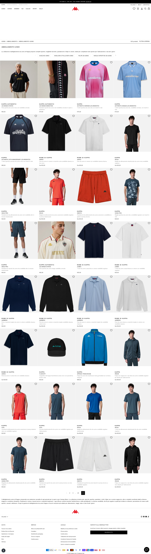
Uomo (3, 41)
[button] (3, 550)
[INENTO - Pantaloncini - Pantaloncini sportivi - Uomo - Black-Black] (81, 209)
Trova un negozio (35, 536)
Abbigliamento (12, 41)
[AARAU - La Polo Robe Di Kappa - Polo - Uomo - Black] (40, 156)
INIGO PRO (18, 214)
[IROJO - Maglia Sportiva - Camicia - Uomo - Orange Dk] (124, 156)
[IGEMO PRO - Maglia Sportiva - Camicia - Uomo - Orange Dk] (8, 477)
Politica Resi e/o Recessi (7, 531)
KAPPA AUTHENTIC (12, 4)
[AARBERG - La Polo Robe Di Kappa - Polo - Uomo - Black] (8, 316)
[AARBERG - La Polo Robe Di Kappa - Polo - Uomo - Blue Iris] (11, 316)
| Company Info (80, 553)
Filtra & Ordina (144, 41)
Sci (22, 8)
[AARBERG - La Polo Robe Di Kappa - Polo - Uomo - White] (116, 316)
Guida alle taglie (5, 536)
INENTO (94, 214)
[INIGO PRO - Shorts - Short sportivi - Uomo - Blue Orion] (5, 209)
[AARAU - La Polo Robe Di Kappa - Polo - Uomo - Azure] (43, 156)
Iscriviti (109, 532)
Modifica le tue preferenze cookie (69, 528)
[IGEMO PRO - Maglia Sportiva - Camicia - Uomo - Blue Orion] (3, 477)
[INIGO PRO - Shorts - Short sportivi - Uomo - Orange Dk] (8, 209)
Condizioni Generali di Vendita (68, 539)
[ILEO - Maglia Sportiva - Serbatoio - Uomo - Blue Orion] (8, 424)
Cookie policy (64, 534)
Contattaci (33, 531)
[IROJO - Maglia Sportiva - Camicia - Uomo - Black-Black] (116, 156)
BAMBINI (16, 8)
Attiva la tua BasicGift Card (38, 528)
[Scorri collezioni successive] (116, 55)
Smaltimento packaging (37, 534)
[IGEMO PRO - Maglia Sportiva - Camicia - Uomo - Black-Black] (5, 477)
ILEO (19, 428)
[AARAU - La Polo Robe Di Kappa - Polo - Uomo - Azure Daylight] (46, 156)
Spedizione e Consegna (7, 534)
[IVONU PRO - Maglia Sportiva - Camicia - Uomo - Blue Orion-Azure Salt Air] (116, 209)
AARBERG (18, 321)
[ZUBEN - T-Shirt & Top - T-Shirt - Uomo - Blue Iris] (78, 263)
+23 (51, 155)
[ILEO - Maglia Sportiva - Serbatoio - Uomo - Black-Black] (5, 424)
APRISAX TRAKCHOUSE (93, 374)
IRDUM (131, 374)
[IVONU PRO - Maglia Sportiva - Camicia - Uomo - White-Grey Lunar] (119, 209)
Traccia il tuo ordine (6, 528)
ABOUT (140, 4)
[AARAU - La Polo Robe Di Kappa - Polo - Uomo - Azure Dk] (49, 156)
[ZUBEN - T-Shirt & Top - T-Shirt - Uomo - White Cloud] (81, 263)
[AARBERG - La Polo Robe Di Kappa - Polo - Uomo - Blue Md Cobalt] (3, 316)
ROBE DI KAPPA (23, 4)
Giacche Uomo (44, 55)
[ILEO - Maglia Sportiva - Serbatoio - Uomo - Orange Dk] (3, 424)
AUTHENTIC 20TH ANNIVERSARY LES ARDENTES (17, 159)
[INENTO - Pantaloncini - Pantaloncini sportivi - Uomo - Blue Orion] (84, 209)
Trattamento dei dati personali (68, 536)
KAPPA (3, 4)
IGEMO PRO (18, 482)
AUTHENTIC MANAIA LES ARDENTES (132, 106)
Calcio (28, 8)
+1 (127, 155)
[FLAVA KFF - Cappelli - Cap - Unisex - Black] (40, 370)
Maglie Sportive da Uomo (103, 55)
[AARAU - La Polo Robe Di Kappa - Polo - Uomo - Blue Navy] (3, 370)
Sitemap (3, 541)
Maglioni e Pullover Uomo (63, 55)
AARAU (56, 160)
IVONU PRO (132, 214)
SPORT (35, 8)
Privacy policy (64, 531)
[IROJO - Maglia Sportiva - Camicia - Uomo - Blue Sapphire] (121, 156)
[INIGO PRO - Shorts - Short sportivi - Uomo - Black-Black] (3, 209)
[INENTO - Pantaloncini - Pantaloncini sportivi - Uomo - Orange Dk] (78, 209)
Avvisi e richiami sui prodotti (68, 544)
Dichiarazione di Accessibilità (68, 541)
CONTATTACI (146, 4)
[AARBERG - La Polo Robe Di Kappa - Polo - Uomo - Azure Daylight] (5, 316)
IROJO (131, 160)
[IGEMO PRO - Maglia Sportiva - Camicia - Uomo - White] (11, 477)
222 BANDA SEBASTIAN (55, 106)
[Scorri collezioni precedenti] (35, 55)
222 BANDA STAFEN (15, 105)
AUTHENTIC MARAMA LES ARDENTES (89, 105)
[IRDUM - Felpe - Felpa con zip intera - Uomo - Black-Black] (119, 370)
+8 (13, 316)
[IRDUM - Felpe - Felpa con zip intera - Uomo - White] (121, 370)
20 (78, 493)
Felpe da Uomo (83, 55)
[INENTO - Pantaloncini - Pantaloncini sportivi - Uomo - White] (86, 209)
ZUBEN (92, 266)
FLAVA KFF (56, 374)
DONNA (10, 8)
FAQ (2, 539)
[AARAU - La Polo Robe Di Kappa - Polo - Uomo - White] (78, 156)
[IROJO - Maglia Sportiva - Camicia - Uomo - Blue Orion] (119, 156)
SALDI (41, 8)
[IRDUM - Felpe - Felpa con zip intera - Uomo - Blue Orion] (116, 370)
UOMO (3, 8)
